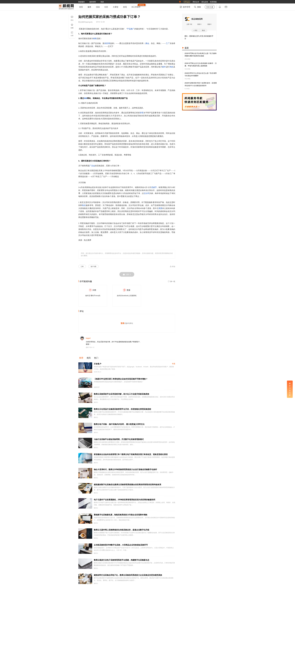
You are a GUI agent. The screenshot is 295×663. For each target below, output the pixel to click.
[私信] (226, 7)
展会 (147, 43)
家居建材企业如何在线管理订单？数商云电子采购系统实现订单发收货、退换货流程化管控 (131, 454)
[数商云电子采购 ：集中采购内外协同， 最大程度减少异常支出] (85, 428)
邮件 (164, 67)
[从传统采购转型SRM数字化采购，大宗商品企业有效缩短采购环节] (85, 548)
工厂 (168, 43)
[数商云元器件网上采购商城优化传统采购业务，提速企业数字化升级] (85, 533)
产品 (129, 29)
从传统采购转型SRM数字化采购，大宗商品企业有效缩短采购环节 (121, 544)
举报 (173, 266)
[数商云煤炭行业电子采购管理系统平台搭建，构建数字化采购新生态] (85, 564)
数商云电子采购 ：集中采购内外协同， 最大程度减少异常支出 (119, 424)
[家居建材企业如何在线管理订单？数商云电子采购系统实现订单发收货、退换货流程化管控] (85, 458)
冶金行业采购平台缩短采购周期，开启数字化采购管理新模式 (119, 439)
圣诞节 (154, 187)
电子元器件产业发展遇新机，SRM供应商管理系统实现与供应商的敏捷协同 (124, 499)
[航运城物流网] (187, 19)
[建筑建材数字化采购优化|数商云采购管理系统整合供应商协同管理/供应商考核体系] (85, 488)
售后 (84, 205)
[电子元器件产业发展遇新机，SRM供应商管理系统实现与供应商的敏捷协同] (85, 503)
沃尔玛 (146, 193)
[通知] (220, 7)
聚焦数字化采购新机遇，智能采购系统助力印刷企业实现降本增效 (120, 514)
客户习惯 (93, 266)
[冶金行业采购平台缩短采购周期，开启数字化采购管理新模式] (85, 443)
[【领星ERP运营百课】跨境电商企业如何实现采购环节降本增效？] (85, 382)
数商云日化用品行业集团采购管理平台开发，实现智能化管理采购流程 (122, 409)
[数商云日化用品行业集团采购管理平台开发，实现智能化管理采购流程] (85, 413)
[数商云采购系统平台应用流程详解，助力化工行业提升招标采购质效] (85, 398)
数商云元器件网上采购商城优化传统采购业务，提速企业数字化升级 (121, 529)
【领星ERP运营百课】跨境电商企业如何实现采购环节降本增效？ (121, 378)
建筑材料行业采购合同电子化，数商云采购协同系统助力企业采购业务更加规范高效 (128, 575)
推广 (132, 29)
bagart (88, 338)
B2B (85, 98)
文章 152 (189, 24)
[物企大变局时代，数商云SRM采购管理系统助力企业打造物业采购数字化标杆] (85, 473)
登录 (122, 323)
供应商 (107, 43)
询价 (171, 67)
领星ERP (97, 387)
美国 (160, 208)
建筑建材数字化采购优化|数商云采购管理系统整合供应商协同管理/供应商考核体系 (127, 484)
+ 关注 (195, 30)
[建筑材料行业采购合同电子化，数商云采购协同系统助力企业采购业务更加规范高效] (85, 579)
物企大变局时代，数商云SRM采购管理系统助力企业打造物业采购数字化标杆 (125, 469)
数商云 (96, 402)
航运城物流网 (197, 19)
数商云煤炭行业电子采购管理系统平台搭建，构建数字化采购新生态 (121, 560)
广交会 (92, 166)
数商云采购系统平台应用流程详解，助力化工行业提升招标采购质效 (121, 394)
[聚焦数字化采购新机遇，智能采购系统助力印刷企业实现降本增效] (85, 518)
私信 (203, 30)
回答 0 (199, 24)
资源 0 (209, 24)
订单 (82, 266)
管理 (141, 113)
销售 (95, 39)
